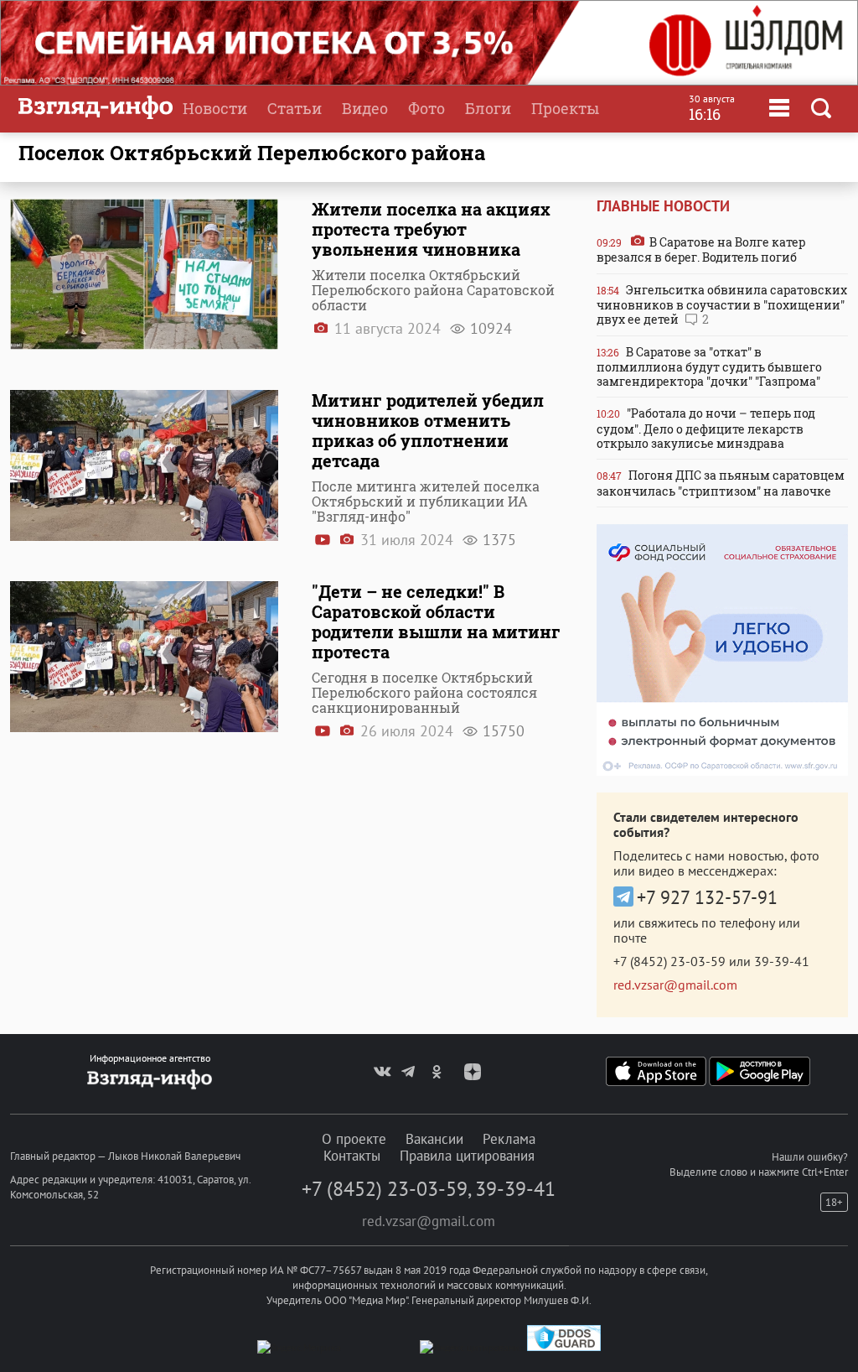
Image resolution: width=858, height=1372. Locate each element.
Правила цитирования (467, 1155)
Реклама (509, 1139)
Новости (215, 108)
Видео (365, 108)
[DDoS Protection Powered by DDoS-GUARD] (564, 1347)
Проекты (565, 108)
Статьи (294, 108)
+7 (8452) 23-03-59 (669, 961)
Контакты (351, 1155)
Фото (426, 108)
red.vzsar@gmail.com (675, 984)
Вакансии (434, 1139)
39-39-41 (781, 961)
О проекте (354, 1139)
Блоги (488, 108)
